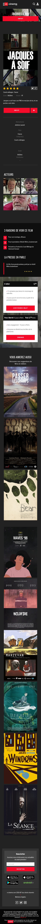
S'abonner (20, 337)
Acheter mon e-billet (20, 308)
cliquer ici (23, 917)
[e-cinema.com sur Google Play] (12, 882)
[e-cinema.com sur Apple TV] (28, 877)
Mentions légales (20, 897)
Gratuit (20, 18)
